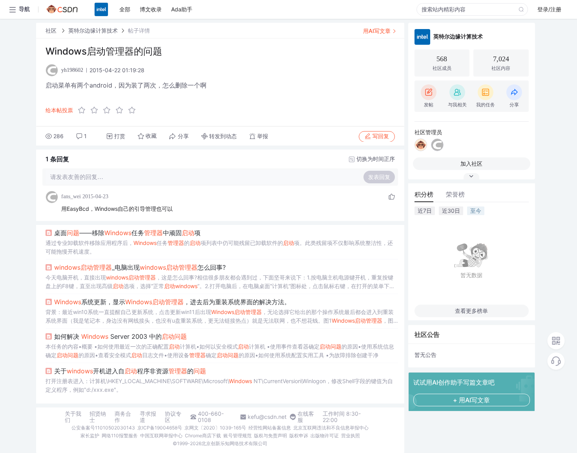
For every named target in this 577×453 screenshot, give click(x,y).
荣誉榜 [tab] (455, 194)
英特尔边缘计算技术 (93, 30)
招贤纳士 (97, 417)
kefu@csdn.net (267, 417)
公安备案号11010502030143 (103, 428)
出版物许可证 (324, 435)
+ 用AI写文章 (471, 400)
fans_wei (71, 196)
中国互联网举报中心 (161, 435)
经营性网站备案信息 (269, 428)
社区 (52, 30)
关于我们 (73, 417)
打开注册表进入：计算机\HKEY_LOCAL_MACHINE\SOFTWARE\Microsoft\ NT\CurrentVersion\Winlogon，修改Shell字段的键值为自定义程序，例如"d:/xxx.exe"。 (219, 385)
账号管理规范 (237, 435)
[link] (52, 30)
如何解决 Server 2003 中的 (120, 336)
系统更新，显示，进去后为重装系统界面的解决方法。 (172, 302)
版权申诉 (298, 435)
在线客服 (306, 417)
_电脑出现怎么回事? (140, 267)
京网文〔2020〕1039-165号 (215, 428)
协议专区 (173, 417)
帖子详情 (139, 30)
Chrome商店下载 (203, 435)
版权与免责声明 (270, 435)
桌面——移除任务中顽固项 (127, 233)
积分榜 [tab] (423, 194)
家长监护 (89, 435)
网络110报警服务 (120, 435)
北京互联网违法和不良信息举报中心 (331, 428)
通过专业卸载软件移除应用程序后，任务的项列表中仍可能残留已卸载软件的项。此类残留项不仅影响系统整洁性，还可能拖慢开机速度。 (219, 247)
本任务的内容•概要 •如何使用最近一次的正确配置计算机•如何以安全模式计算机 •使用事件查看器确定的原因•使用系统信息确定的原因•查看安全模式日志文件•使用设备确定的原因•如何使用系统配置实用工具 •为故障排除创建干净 (220, 350)
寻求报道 (148, 417)
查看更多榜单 (471, 310)
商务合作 (123, 417)
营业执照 (350, 435)
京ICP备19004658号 (159, 428)
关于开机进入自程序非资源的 (130, 371)
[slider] (109, 110)
